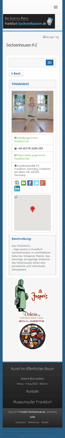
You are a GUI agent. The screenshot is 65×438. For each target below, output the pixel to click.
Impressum (21, 422)
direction (17, 183)
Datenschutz (33, 422)
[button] (32, 209)
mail (23, 183)
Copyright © (32, 411)
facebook (30, 183)
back (16, 73)
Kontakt (32, 391)
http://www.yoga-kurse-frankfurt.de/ (30, 156)
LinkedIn (17, 188)
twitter (36, 183)
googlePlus (43, 183)
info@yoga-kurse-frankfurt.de (26, 139)
